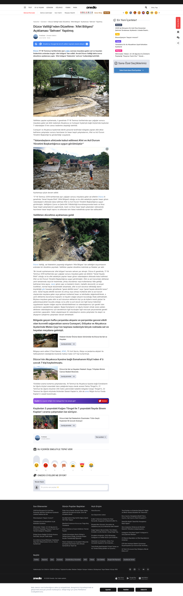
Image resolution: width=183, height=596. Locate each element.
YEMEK (68, 7)
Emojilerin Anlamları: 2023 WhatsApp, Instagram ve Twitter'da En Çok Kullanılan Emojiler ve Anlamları (104, 537)
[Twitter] (139, 569)
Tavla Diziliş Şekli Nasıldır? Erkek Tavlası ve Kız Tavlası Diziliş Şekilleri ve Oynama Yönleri (105, 548)
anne (87, 391)
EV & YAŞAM (39, 7)
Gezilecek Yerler (129, 559)
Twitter (36, 559)
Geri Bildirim (45, 569)
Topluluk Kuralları (65, 569)
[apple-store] (120, 578)
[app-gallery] (144, 578)
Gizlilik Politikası (55, 569)
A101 (85, 559)
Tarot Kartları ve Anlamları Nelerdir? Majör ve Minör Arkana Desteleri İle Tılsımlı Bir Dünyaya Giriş (135, 512)
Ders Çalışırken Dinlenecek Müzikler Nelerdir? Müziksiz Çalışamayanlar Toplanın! (133, 529)
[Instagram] (130, 569)
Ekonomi (118, 25)
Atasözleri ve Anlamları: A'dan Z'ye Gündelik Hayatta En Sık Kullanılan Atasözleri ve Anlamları (102, 543)
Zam (52, 559)
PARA (75, 7)
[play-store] (132, 578)
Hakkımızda (37, 569)
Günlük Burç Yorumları (73, 559)
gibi (43, 289)
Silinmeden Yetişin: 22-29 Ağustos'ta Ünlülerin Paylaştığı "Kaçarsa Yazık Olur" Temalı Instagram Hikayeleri (132, 55)
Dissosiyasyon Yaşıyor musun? (126, 37)
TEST (30, 7)
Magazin (118, 50)
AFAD (64, 351)
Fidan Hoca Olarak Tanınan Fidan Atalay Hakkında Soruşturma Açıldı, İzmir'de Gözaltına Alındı (75, 512)
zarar (53, 284)
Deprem (44, 559)
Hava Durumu (95, 510)
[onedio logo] (91, 7)
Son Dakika (100, 559)
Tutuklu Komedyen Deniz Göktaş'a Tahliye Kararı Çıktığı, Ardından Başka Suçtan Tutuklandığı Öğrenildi (74, 536)
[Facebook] (134, 569)
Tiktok (92, 559)
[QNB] (126, 13)
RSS (116, 569)
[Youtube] (143, 569)
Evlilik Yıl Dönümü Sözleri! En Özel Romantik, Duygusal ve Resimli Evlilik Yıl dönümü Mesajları (104, 521)
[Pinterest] (148, 569)
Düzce (36, 51)
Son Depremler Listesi (98, 515)
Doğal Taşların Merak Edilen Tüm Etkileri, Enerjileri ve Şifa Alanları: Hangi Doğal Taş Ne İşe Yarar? (104, 532)
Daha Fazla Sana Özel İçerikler (130, 70)
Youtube (59, 559)
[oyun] (148, 13)
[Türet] (131, 13)
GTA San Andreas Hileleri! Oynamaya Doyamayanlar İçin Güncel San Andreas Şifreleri (134, 545)
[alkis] (152, 13)
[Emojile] (143, 13)
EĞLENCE (59, 7)
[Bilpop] (139, 13)
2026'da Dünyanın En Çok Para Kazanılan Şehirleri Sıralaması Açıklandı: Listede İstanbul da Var (132, 29)
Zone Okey (98, 13)
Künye (112, 569)
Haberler (36, 22)
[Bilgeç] (135, 13)
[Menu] (25, 7)
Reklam (74, 569)
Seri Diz (106, 12)
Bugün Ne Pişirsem (114, 559)
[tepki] (36, 465)
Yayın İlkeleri (106, 569)
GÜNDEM (49, 7)
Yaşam (118, 41)
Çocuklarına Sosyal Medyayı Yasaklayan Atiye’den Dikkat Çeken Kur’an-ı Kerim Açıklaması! (46, 542)
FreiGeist (47, 35)
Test (117, 34)
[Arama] (146, 7)
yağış (67, 51)
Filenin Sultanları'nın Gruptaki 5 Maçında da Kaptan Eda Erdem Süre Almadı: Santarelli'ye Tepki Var (75, 544)
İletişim (79, 569)
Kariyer (84, 569)
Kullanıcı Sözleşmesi (94, 569)
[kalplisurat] (156, 13)
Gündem (44, 22)
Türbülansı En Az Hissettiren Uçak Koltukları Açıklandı (131, 46)
